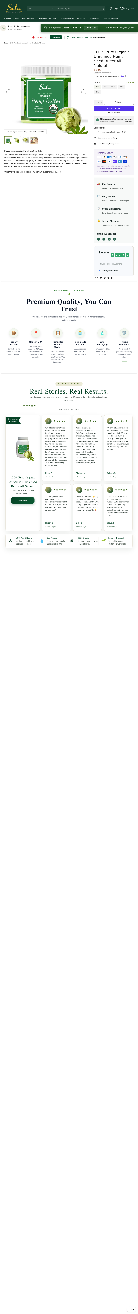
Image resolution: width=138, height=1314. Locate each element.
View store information (128, 120)
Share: (96, 278)
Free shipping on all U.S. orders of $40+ (112, 132)
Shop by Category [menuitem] (110, 19)
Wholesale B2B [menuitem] (67, 19)
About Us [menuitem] (81, 19)
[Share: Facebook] (101, 277)
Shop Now (22, 500)
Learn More (56, 37)
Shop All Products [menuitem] (11, 19)
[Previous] (8, 91)
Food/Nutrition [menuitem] (28, 19)
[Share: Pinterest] (108, 277)
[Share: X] (104, 277)
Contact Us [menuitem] (94, 19)
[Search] (102, 8)
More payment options (114, 112)
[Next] (83, 91)
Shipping (96, 72)
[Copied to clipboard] (111, 277)
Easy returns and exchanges (108, 138)
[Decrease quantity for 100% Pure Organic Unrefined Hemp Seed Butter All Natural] (95, 102)
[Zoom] (84, 54)
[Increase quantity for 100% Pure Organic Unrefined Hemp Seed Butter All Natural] (101, 102)
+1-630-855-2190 (99, 37)
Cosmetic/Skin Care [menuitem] (47, 19)
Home (6, 43)
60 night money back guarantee (109, 144)
